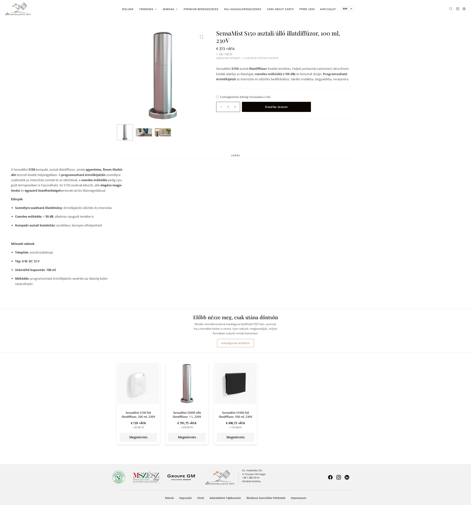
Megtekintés (138, 437)
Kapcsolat (328, 9)
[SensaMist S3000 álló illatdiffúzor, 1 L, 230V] (187, 383)
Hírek (200, 498)
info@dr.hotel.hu (251, 481)
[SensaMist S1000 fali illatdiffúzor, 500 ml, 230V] (235, 383)
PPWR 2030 (307, 9)
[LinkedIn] (347, 477)
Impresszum (298, 498)
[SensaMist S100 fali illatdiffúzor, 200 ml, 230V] (138, 383)
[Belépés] (464, 8)
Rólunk (128, 9)
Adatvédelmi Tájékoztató (225, 498)
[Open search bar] (451, 8)
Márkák (168, 9)
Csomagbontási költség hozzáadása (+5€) (245, 97)
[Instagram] (338, 477)
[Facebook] (330, 477)
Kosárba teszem (276, 107)
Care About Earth (280, 9)
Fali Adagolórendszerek (242, 9)
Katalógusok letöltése (235, 343)
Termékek (146, 9)
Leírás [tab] (235, 155)
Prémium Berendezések (201, 9)
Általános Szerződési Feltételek (265, 498)
